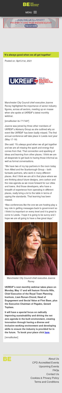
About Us (53, 358)
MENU (28, 12)
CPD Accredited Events (45, 362)
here (47, 332)
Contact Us (52, 374)
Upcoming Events (49, 366)
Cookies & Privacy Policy (45, 378)
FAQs (56, 370)
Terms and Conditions (46, 382)
